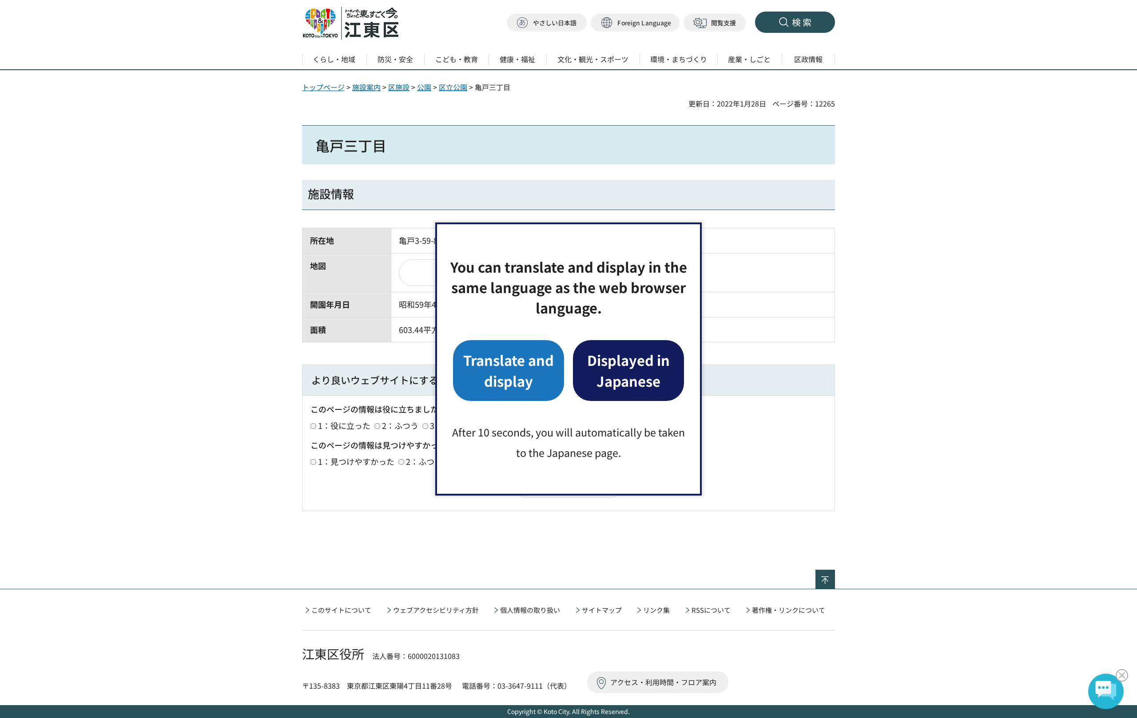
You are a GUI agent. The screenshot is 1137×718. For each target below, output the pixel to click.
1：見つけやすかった (356, 461)
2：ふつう (400, 425)
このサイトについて (341, 610)
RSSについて (711, 610)
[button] (635, 23)
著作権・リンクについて (788, 610)
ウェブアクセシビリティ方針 (436, 610)
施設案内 (366, 87)
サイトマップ (602, 610)
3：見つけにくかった (492, 461)
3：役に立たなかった (468, 425)
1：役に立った (344, 425)
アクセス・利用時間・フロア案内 (663, 682)
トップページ (323, 87)
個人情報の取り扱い (530, 610)
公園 (424, 87)
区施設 (398, 87)
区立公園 (453, 87)
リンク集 (656, 610)
